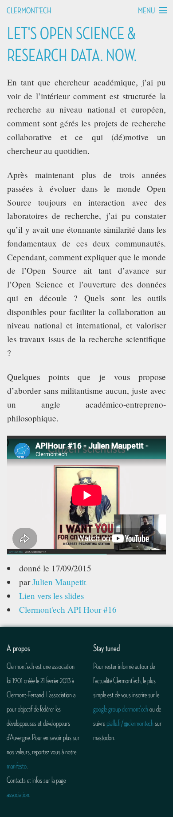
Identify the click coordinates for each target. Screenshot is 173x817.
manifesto (17, 766)
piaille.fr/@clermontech (129, 723)
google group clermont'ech (120, 709)
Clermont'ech (29, 11)
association (18, 794)
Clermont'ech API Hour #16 (68, 609)
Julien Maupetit (59, 581)
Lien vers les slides (51, 595)
